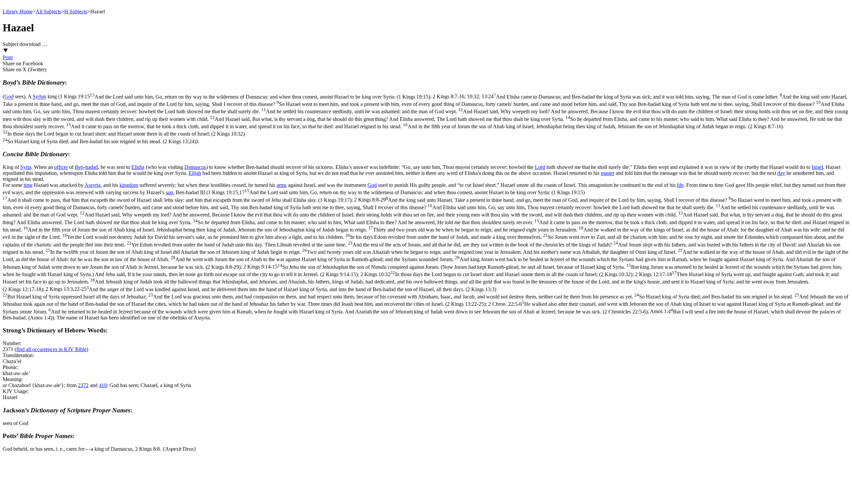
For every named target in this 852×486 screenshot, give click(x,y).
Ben (79, 167)
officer (61, 167)
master (607, 173)
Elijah (195, 173)
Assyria (93, 185)
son (169, 192)
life (680, 185)
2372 (83, 385)
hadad (91, 167)
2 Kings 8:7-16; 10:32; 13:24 (425, 119)
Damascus (195, 167)
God (9, 97)
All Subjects (48, 11)
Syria (25, 167)
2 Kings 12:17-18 (421, 281)
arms (282, 185)
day (781, 173)
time (28, 185)
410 (103, 385)
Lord (540, 167)
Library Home (18, 11)
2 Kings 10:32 (496, 274)
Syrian (39, 97)
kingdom (128, 185)
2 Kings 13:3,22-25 (425, 296)
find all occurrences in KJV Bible (51, 349)
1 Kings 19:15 (245, 97)
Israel (817, 167)
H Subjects (75, 11)
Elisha (137, 167)
